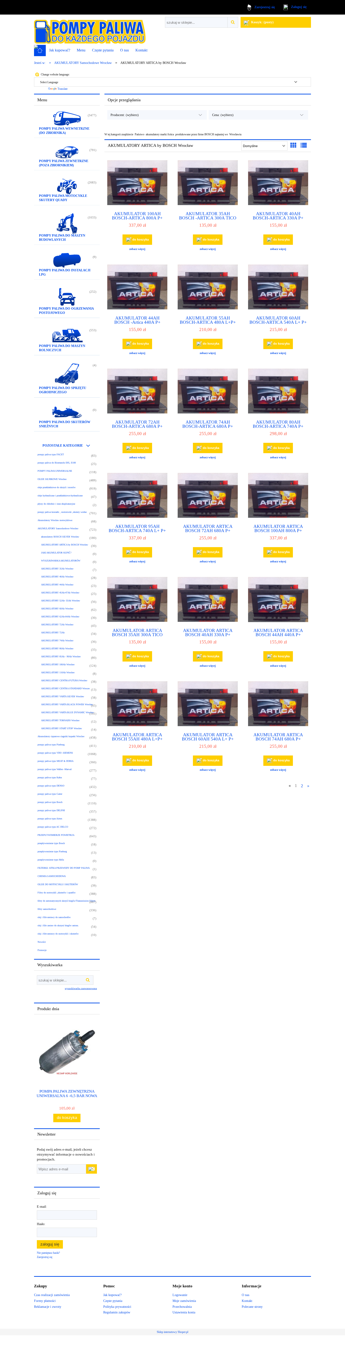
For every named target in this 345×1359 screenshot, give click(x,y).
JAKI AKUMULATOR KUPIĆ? (56, 552)
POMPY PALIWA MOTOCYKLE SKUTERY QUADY (63, 198)
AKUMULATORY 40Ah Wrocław (57, 576)
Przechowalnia (182, 1306)
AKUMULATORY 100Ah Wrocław (58, 664)
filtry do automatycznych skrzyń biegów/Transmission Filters (67, 901)
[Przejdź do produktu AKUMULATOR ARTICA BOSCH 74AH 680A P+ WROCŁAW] (278, 704)
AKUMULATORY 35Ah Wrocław (57, 568)
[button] (137, 249)
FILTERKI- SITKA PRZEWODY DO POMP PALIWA (64, 868)
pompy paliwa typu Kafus (50, 777)
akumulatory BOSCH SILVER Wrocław (60, 536)
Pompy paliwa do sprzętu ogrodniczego (62, 390)
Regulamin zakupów (116, 1312)
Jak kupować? (112, 1295)
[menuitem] (59, 50)
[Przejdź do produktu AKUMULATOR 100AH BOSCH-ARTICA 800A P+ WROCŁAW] (137, 183)
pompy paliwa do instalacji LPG (64, 272)
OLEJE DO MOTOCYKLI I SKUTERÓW (58, 884)
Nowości (42, 942)
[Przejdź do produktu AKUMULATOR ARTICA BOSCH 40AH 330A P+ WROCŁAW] (208, 600)
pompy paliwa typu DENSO (51, 785)
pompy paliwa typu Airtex (50, 818)
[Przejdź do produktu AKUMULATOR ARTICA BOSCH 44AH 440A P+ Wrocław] (278, 600)
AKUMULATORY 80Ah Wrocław (57, 648)
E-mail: (42, 1206)
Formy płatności (45, 1301)
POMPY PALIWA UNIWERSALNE (55, 471)
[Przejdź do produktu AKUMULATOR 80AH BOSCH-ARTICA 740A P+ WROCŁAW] (278, 392)
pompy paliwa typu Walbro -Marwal (55, 769)
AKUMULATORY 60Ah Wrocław (57, 608)
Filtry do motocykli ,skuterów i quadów (57, 892)
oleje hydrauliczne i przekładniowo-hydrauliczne (60, 495)
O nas (245, 1295)
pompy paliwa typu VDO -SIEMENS (55, 753)
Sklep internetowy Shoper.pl (172, 1332)
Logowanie (179, 1295)
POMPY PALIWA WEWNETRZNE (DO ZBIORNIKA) (64, 131)
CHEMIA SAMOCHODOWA (52, 876)
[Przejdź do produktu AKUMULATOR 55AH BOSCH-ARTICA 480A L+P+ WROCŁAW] (208, 288)
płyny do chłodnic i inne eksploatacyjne (56, 503)
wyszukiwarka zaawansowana (81, 988)
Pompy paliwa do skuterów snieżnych (64, 424)
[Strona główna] (90, 30)
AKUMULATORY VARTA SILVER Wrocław (62, 696)
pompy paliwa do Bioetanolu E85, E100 (57, 462)
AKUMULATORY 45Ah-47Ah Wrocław (60, 592)
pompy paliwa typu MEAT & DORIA (55, 761)
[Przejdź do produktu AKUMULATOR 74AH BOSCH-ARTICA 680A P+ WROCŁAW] (208, 392)
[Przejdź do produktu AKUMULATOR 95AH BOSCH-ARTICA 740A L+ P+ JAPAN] (137, 496)
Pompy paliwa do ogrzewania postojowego (66, 311)
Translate (63, 88)
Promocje (42, 950)
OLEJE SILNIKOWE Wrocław (52, 479)
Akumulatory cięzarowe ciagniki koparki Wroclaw (61, 736)
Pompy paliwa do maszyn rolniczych (62, 348)
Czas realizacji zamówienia (52, 1295)
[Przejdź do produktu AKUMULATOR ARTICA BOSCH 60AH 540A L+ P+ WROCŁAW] (208, 704)
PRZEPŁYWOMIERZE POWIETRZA (56, 835)
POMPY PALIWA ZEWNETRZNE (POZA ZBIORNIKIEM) (63, 163)
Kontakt (247, 1301)
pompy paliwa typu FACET (51, 454)
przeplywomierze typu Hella (51, 859)
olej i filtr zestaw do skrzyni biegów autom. (58, 925)
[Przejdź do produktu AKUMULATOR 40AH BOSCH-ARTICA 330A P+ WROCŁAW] (278, 183)
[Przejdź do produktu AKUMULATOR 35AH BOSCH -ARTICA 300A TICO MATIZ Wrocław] (208, 183)
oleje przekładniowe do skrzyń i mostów (57, 487)
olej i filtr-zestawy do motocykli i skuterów (58, 933)
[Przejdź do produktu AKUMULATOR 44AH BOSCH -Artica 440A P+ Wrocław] (137, 288)
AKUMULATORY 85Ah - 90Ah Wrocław (61, 656)
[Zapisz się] (91, 1169)
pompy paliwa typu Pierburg (51, 744)
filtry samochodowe (47, 909)
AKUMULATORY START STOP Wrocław (61, 728)
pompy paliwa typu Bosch (50, 802)
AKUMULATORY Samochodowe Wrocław (58, 528)
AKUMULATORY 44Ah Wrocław (57, 584)
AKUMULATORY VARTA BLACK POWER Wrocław (67, 704)
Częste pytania (112, 1301)
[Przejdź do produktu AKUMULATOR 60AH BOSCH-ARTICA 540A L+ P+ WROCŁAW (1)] (278, 288)
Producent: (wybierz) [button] (125, 115)
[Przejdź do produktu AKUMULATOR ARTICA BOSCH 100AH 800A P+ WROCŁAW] (278, 496)
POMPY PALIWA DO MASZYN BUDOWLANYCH (62, 237)
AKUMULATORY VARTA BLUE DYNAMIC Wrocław (67, 712)
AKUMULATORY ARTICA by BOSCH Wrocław (64, 544)
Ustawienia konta (183, 1312)
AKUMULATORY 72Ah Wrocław (57, 624)
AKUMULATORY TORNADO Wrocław (60, 720)
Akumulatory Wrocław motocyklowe (55, 520)
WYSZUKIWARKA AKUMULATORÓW (60, 560)
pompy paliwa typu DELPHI (51, 810)
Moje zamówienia (184, 1301)
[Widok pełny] (304, 145)
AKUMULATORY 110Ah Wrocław (58, 672)
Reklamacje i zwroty (47, 1306)
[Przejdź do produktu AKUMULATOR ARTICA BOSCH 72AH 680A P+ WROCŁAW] (208, 496)
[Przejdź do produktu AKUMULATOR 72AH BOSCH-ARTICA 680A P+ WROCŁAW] (137, 392)
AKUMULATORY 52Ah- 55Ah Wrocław (60, 600)
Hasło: (41, 1224)
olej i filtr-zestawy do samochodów (54, 917)
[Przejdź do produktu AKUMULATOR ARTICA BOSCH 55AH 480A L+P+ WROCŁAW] (137, 704)
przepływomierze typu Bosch (51, 843)
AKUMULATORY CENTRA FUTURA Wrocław (64, 680)
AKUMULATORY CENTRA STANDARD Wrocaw (65, 688)
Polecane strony (252, 1306)
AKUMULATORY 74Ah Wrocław (57, 640)
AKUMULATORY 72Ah (53, 632)
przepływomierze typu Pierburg (52, 851)
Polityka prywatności (117, 1306)
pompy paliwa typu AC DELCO (53, 827)
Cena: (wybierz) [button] (223, 115)
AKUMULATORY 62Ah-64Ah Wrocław (60, 616)
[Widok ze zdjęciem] (293, 145)
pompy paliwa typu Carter (50, 794)
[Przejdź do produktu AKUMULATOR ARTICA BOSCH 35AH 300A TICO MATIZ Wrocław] (137, 600)
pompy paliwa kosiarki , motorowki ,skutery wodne (62, 512)
